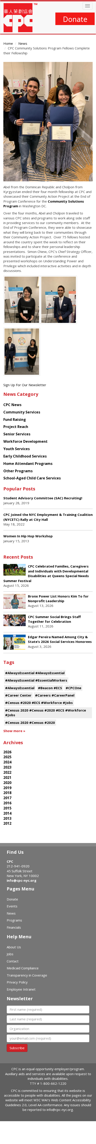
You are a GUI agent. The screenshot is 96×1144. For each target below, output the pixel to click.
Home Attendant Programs (27, 463)
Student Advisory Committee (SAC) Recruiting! (42, 498)
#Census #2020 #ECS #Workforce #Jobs (39, 702)
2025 (7, 756)
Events (12, 906)
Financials (14, 927)
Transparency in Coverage (27, 975)
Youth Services (16, 448)
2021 (7, 777)
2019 (7, 787)
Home (8, 43)
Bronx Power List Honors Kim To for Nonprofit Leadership (58, 598)
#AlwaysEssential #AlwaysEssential (35, 673)
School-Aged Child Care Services (32, 478)
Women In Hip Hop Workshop (28, 536)
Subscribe (17, 1048)
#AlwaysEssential (19, 688)
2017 (7, 797)
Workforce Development (25, 441)
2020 (7, 782)
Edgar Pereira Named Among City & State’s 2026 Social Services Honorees (60, 639)
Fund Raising (14, 419)
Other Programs (18, 470)
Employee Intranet (21, 989)
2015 (7, 808)
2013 (7, 818)
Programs (14, 920)
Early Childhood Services (25, 456)
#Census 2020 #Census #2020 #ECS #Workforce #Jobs (45, 712)
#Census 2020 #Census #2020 (30, 722)
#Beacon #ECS (50, 688)
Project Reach (15, 426)
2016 (7, 803)
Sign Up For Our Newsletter (24, 385)
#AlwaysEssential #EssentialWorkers (36, 680)
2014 (7, 813)
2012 (7, 823)
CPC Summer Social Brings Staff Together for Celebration (54, 619)
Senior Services (16, 434)
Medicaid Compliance (23, 968)
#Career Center (18, 695)
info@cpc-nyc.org (21, 880)
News (22, 43)
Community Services (21, 412)
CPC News (12, 404)
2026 (7, 752)
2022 (7, 772)
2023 (7, 767)
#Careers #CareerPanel (54, 695)
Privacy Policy (17, 982)
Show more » (14, 731)
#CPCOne (73, 688)
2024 (7, 762)
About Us (14, 947)
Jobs (10, 954)
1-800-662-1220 (53, 1083)
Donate (75, 19)
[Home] (20, 17)
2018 (7, 792)
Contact (13, 961)
